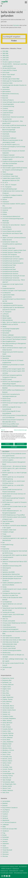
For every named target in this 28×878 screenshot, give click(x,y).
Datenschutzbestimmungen (20, 430)
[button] (4, 430)
